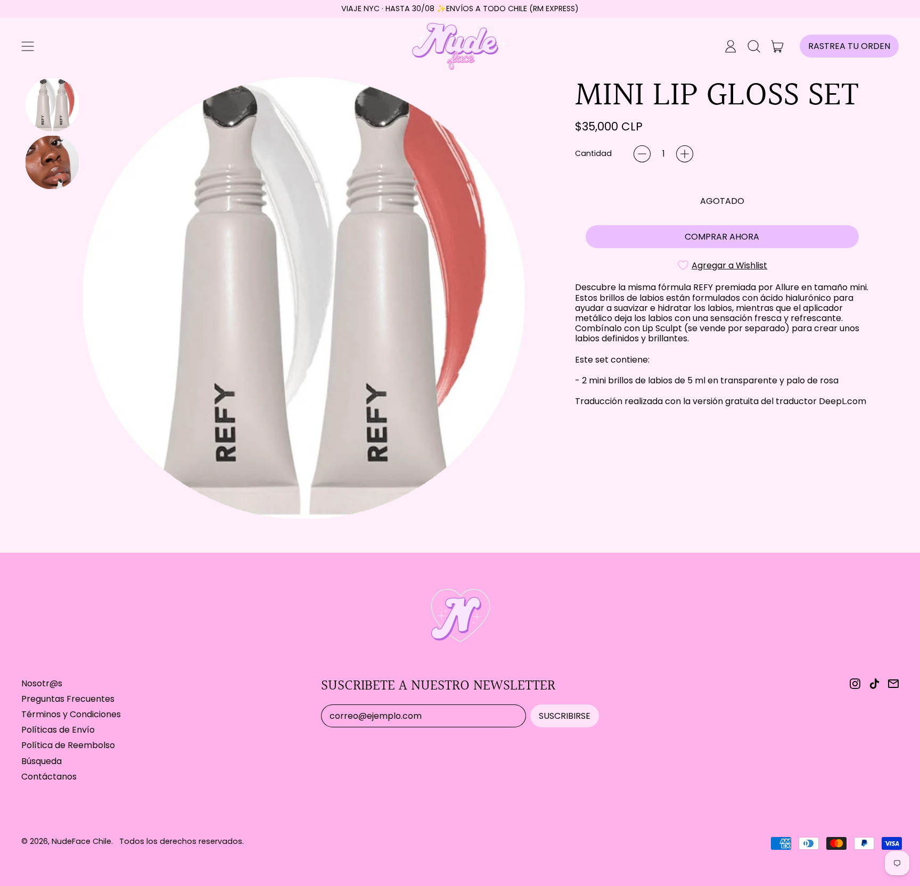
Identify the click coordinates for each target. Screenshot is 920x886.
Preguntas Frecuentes (67, 699)
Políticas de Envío (58, 730)
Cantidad (593, 153)
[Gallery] (272, 298)
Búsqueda (41, 761)
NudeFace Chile (81, 841)
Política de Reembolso (68, 745)
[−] (642, 153)
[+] (684, 153)
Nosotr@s (41, 683)
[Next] (509, 298)
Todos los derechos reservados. (181, 841)
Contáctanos (49, 776)
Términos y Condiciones (71, 714)
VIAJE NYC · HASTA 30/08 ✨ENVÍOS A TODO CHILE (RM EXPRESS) (460, 8)
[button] (754, 46)
